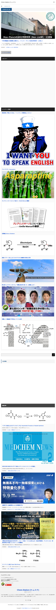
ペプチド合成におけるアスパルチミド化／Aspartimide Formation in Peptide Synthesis (23, 425)
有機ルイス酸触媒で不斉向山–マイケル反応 (12, 319)
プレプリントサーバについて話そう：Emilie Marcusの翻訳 (15, 200)
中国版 (41, 604)
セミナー (13, 509)
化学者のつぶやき (9, 47)
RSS (30, 600)
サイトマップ (26, 604)
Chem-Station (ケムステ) (28, 590)
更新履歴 (21, 604)
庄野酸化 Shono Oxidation (8, 233)
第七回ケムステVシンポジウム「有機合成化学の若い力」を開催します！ (18, 284)
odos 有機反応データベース (14, 429)
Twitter (35, 604)
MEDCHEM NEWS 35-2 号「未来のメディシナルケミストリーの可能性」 (19, 466)
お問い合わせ (46, 604)
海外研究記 (16, 47)
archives (9, 509)
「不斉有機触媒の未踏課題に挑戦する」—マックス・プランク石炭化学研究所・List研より (22, 40)
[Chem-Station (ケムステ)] (8, 2)
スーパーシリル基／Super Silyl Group (11, 564)
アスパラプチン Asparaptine (8, 169)
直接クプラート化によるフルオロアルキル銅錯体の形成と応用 (16, 257)
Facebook (31, 604)
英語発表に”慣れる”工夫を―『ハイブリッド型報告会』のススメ (17, 112)
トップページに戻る (6, 52)
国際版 (38, 604)
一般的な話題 (10, 470)
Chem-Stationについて (11, 604)
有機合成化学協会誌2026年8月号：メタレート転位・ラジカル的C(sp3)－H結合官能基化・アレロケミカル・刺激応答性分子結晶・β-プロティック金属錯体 (27, 541)
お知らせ (17, 604)
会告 (16, 509)
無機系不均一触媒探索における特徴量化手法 (12, 505)
